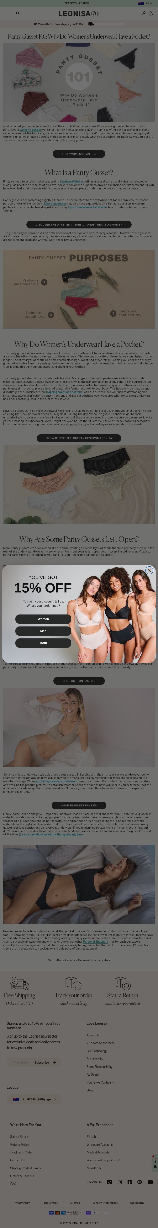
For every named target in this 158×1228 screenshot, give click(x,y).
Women (43, 619)
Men (43, 631)
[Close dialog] (149, 570)
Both (43, 643)
